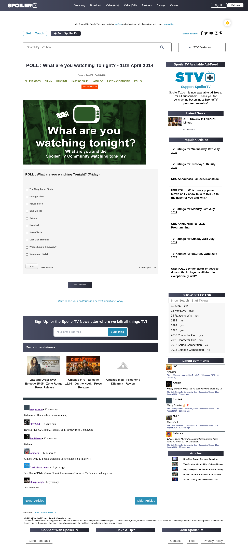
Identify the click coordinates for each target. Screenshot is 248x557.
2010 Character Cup (183, 335)
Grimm (48, 81)
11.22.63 (176, 305)
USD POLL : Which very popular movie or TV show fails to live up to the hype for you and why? (195, 194)
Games (174, 5)
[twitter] (206, 33)
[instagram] (216, 33)
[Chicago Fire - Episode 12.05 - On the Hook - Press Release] (83, 375)
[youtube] (211, 33)
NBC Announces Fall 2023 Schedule (195, 179)
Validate (235, 5)
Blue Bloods (33, 81)
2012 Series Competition (186, 345)
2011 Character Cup (183, 340)
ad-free (118, 24)
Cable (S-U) (130, 5)
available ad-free (208, 92)
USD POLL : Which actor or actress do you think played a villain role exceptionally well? (194, 272)
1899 (174, 325)
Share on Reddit (89, 86)
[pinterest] (221, 33)
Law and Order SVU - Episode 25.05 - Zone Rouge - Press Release (43, 383)
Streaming (79, 5)
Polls (138, 81)
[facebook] (201, 33)
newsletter (169, 24)
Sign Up (218, 5)
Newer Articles (34, 500)
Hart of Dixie (80, 81)
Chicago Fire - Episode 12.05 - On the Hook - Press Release (83, 383)
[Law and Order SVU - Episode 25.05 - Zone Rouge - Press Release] (43, 375)
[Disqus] (90, 446)
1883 (174, 320)
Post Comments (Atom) (45, 512)
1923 (174, 330)
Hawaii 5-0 (97, 81)
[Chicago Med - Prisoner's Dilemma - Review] (123, 375)
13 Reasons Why (181, 315)
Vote (32, 266)
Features (147, 5)
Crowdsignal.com (147, 267)
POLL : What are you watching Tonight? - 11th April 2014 (90, 65)
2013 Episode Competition (187, 349)
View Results (47, 267)
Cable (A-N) (112, 5)
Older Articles (146, 500)
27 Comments (80, 284)
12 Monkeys (178, 310)
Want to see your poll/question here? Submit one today (90, 301)
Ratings (161, 5)
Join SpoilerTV (67, 33)
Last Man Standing (118, 81)
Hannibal (61, 81)
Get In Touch (35, 33)
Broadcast (95, 5)
